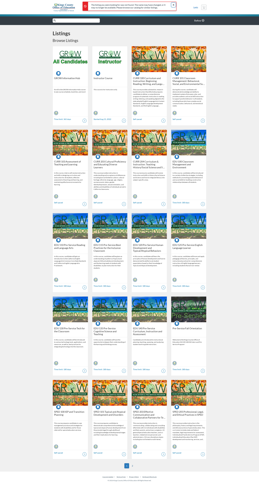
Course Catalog (108, 477)
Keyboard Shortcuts (149, 477)
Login (195, 7)
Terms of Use (121, 477)
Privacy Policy (134, 477)
